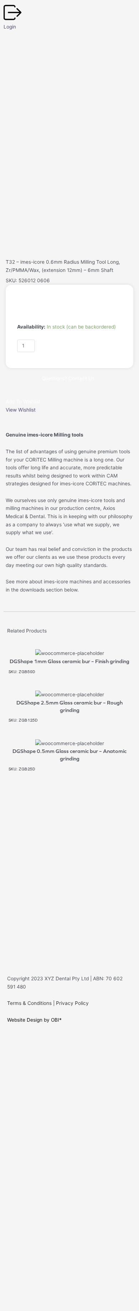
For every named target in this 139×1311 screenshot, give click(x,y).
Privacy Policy (72, 1003)
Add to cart (59, 345)
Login (10, 27)
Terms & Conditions (29, 1003)
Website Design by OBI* (34, 1020)
